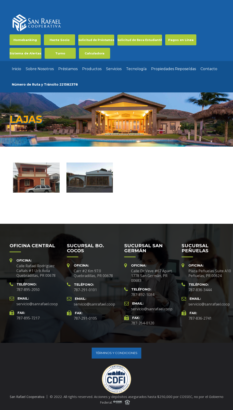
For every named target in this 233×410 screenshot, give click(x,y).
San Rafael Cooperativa (27, 396)
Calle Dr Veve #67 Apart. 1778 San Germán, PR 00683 (151, 275)
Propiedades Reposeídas (173, 69)
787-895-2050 (28, 289)
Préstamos (68, 69)
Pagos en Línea (181, 40)
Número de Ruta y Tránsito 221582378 (45, 84)
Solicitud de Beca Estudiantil (139, 40)
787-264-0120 (142, 323)
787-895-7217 (28, 318)
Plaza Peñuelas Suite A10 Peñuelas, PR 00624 (209, 273)
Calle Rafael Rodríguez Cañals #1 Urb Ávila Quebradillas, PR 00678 (36, 270)
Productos (91, 69)
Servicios (114, 69)
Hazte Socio (60, 40)
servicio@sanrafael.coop (37, 303)
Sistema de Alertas (25, 53)
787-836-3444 (200, 289)
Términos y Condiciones (116, 353)
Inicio (16, 69)
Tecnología (136, 69)
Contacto (208, 69)
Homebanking (25, 40)
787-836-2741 (200, 318)
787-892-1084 (142, 294)
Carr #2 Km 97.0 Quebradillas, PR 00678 (93, 273)
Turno (60, 53)
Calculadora (94, 53)
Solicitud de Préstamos (96, 40)
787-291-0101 (85, 289)
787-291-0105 (85, 318)
